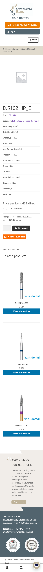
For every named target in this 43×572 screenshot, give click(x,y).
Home (7, 49)
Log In (12, 31)
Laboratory (16, 49)
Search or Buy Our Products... (23, 25)
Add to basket (21, 228)
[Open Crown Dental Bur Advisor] (36, 565)
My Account (7, 568)
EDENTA (12, 115)
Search (21, 568)
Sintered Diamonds (28, 49)
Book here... (19, 502)
